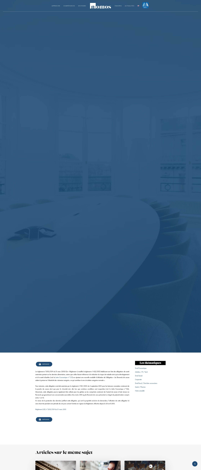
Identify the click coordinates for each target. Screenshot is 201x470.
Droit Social (138, 376)
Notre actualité (139, 391)
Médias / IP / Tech (141, 372)
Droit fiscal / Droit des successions (146, 383)
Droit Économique (140, 368)
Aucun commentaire (110, 208)
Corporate (138, 379)
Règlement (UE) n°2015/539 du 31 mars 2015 (50, 409)
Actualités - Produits (100, 190)
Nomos (85, 208)
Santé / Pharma (140, 387)
